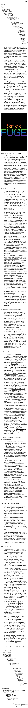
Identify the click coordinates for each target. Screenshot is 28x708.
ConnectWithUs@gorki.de (19, 647)
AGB (14, 703)
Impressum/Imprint (20, 706)
